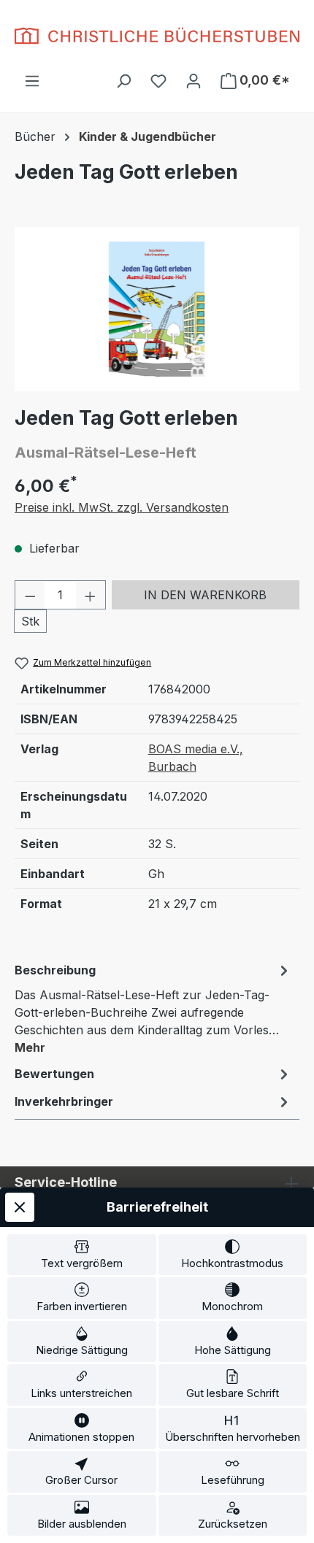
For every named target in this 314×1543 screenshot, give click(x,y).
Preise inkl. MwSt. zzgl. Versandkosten (122, 507)
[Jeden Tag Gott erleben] (156, 309)
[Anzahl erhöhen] (90, 594)
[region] (157, 309)
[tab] (153, 1008)
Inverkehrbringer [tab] (64, 1101)
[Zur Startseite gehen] (157, 36)
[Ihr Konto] (193, 80)
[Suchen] (123, 80)
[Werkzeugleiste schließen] (19, 1207)
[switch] (81, 1255)
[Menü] (32, 80)
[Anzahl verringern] (30, 594)
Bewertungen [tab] (54, 1073)
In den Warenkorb (205, 595)
